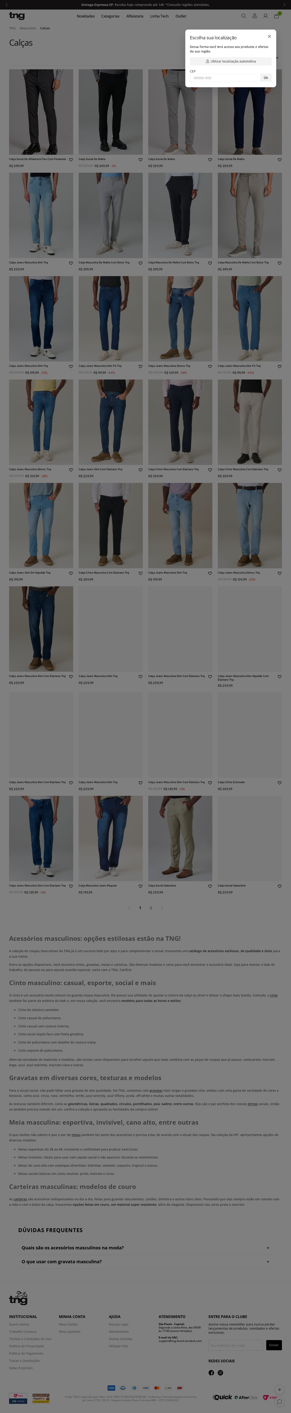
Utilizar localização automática (233, 61)
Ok (266, 78)
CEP (193, 71)
